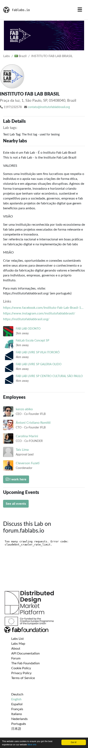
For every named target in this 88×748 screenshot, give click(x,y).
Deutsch (17, 694)
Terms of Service (23, 678)
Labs (6, 56)
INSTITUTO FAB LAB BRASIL (52, 56)
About (15, 648)
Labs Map (18, 643)
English (16, 699)
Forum (15, 658)
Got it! (74, 742)
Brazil (22, 56)
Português (18, 723)
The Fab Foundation (25, 663)
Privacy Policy (21, 673)
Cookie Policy (21, 668)
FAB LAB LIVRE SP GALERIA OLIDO (38, 364)
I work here (17, 479)
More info (32, 744)
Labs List (17, 638)
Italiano (16, 714)
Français (17, 709)
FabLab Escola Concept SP (32, 340)
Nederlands (19, 719)
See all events (16, 503)
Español (17, 704)
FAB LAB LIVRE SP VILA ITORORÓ (38, 352)
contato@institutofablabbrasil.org (49, 107)
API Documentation (25, 653)
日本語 (16, 728)
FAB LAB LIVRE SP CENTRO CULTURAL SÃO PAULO (49, 376)
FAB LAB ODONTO (28, 328)
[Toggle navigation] (80, 10)
